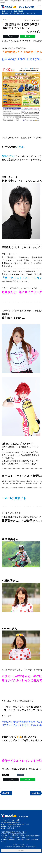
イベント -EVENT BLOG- (15, 11)
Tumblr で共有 (20, 775)
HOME (3, 11)
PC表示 (21, 850)
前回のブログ (8, 156)
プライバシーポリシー (22, 845)
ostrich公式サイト (14, 498)
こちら (20, 147)
